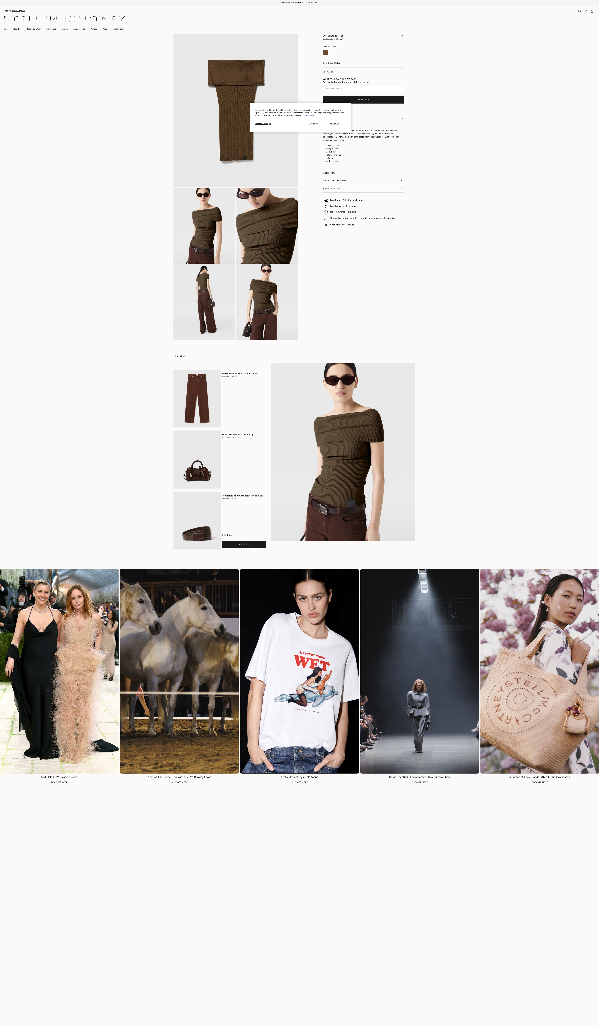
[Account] (586, 11)
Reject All (334, 124)
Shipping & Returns (331, 189)
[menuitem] (16, 29)
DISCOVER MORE (59, 782)
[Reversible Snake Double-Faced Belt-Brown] (197, 520)
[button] (235, 110)
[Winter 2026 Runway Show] (179, 671)
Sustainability (329, 173)
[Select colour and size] (402, 36)
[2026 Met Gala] (59, 671)
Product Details (330, 119)
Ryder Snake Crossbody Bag (237, 434)
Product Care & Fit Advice (334, 181)
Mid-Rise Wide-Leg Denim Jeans (240, 373)
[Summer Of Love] (539, 671)
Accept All (313, 124)
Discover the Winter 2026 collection (299, 3)
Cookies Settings (263, 124)
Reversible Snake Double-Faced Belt (242, 495)
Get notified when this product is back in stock (346, 82)
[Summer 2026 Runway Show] (419, 671)
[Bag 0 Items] (592, 11)
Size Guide (328, 72)
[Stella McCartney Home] (64, 19)
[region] (300, 117)
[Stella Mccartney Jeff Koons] (299, 671)
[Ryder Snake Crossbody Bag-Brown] (197, 459)
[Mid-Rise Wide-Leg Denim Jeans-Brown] (197, 398)
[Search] (580, 11)
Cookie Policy (308, 115)
